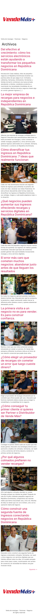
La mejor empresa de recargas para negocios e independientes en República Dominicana (18, 99)
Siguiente (33, 569)
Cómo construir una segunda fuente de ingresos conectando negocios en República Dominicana (16, 515)
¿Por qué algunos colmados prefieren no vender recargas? (16, 460)
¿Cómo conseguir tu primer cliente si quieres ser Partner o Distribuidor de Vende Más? (18, 411)
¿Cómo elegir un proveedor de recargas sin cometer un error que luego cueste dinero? (19, 362)
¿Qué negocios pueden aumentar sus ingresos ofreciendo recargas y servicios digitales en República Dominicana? (16, 207)
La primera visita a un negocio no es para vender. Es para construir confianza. (19, 313)
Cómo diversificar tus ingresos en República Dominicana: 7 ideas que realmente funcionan (17, 154)
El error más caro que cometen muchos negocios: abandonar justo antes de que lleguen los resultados (18, 264)
